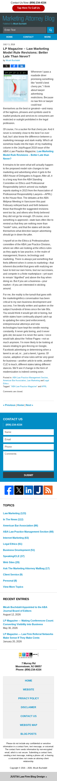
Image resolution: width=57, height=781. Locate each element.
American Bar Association (14, 380)
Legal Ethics (12, 544)
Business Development (19, 550)
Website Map (28, 725)
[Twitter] (19, 490)
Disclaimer (28, 707)
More (47, 37)
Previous (9, 405)
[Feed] (48, 490)
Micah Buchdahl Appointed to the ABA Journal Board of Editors (25, 609)
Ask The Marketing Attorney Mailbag (26, 568)
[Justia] (38, 490)
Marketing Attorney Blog (28, 20)
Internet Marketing (16, 538)
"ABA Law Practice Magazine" (24, 386)
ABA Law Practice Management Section (30, 377)
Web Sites (11, 562)
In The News (13, 519)
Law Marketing (33, 380)
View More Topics (13, 587)
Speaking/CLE (13, 556)
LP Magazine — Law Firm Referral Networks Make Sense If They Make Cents (28, 636)
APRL (44, 386)
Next (29, 405)
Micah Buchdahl (40, 768)
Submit (28, 475)
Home (9, 37)
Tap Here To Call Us (28, 8)
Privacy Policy (28, 698)
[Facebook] (9, 490)
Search (50, 30)
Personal (10, 580)
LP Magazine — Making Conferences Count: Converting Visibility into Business (28, 622)
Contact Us (29, 716)
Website (28, 689)
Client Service (12, 574)
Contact (28, 37)
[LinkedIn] (28, 490)
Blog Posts (28, 734)
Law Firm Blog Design (27, 776)
